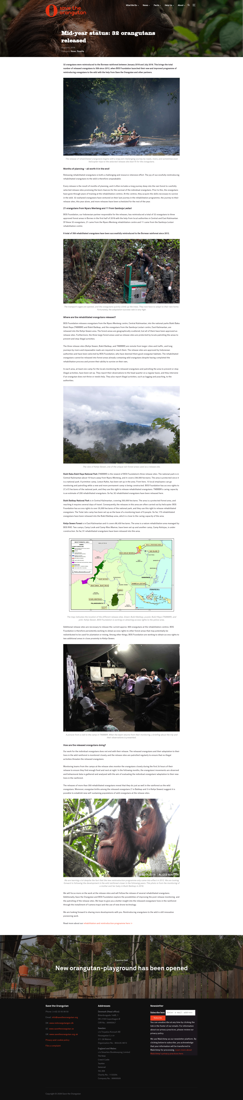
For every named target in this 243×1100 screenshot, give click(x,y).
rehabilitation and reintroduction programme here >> (108, 923)
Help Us (168, 5)
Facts (156, 5)
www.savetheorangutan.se (61, 1029)
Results (80, 51)
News (145, 5)
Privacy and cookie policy (57, 1040)
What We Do (131, 5)
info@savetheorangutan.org (65, 1017)
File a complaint (53, 1046)
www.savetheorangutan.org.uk (63, 1034)
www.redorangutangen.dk (61, 1023)
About (180, 5)
